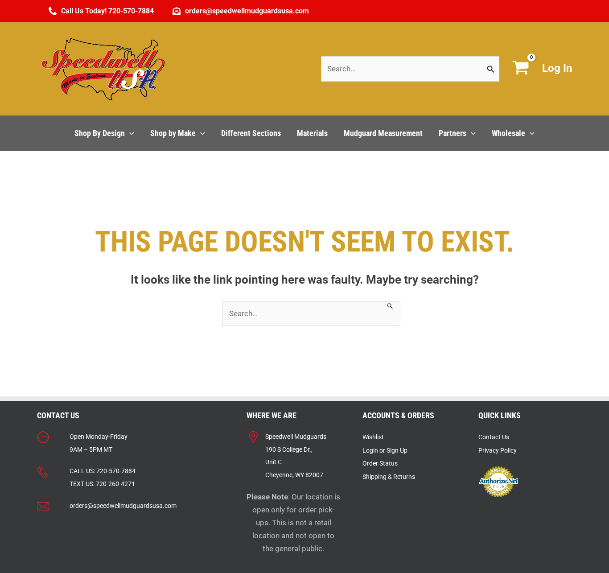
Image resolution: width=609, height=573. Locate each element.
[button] (129, 133)
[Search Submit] (491, 69)
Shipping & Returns (388, 476)
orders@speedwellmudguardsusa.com (123, 505)
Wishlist (373, 437)
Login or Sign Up (384, 450)
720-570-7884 (116, 470)
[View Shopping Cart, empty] (520, 69)
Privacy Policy (497, 450)
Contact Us (493, 437)
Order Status (380, 463)
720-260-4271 (115, 483)
